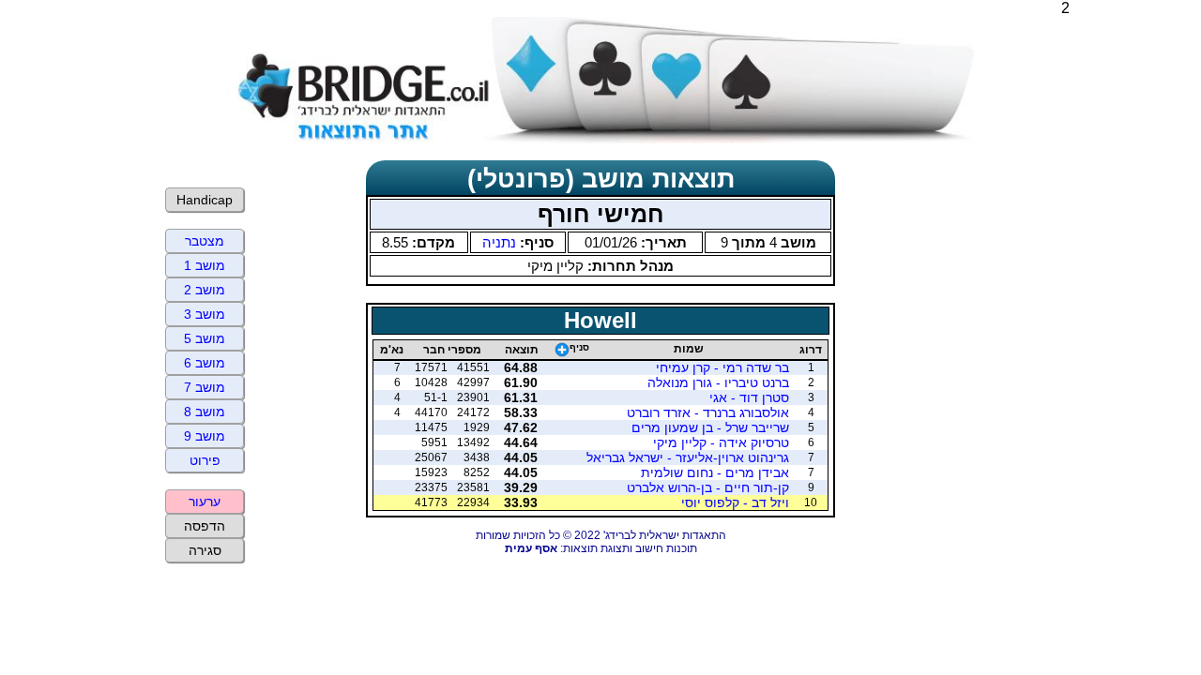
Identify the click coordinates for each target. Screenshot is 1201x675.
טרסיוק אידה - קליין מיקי (721, 442)
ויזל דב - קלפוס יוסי (735, 502)
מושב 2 (204, 289)
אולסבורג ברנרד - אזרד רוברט (708, 412)
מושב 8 (204, 411)
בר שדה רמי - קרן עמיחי (722, 367)
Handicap (204, 199)
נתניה (499, 242)
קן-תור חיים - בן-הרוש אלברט (708, 487)
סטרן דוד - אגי (749, 397)
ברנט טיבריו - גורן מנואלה (718, 382)
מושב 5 (204, 338)
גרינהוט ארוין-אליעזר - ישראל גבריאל (687, 457)
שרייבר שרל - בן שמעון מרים (710, 427)
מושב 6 (204, 362)
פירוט (205, 460)
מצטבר (204, 240)
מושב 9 (204, 435)
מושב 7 (204, 387)
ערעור (204, 501)
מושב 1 (204, 265)
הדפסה (204, 525)
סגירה (205, 550)
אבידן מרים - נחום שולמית (715, 472)
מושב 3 (204, 314)
